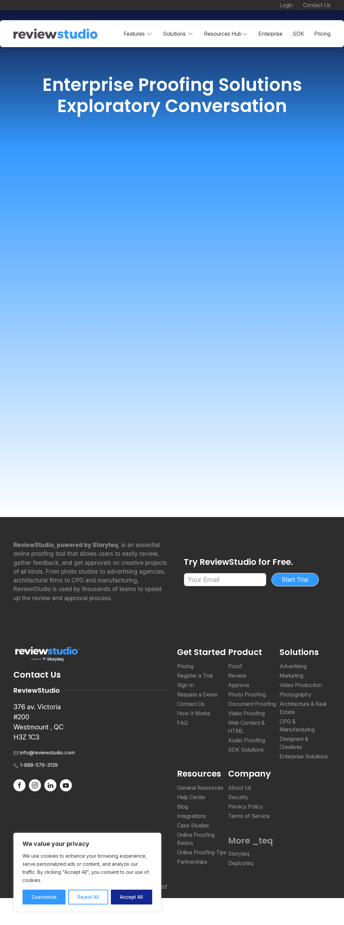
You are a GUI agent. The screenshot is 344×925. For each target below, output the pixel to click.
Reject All (88, 897)
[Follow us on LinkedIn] (50, 785)
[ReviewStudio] (55, 33)
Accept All (131, 897)
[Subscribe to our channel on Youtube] (66, 785)
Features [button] (134, 33)
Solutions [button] (174, 33)
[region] (87, 872)
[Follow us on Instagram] (35, 785)
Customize (44, 897)
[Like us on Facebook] (19, 785)
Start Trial (295, 579)
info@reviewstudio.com (47, 752)
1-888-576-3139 (39, 765)
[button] (226, 33)
